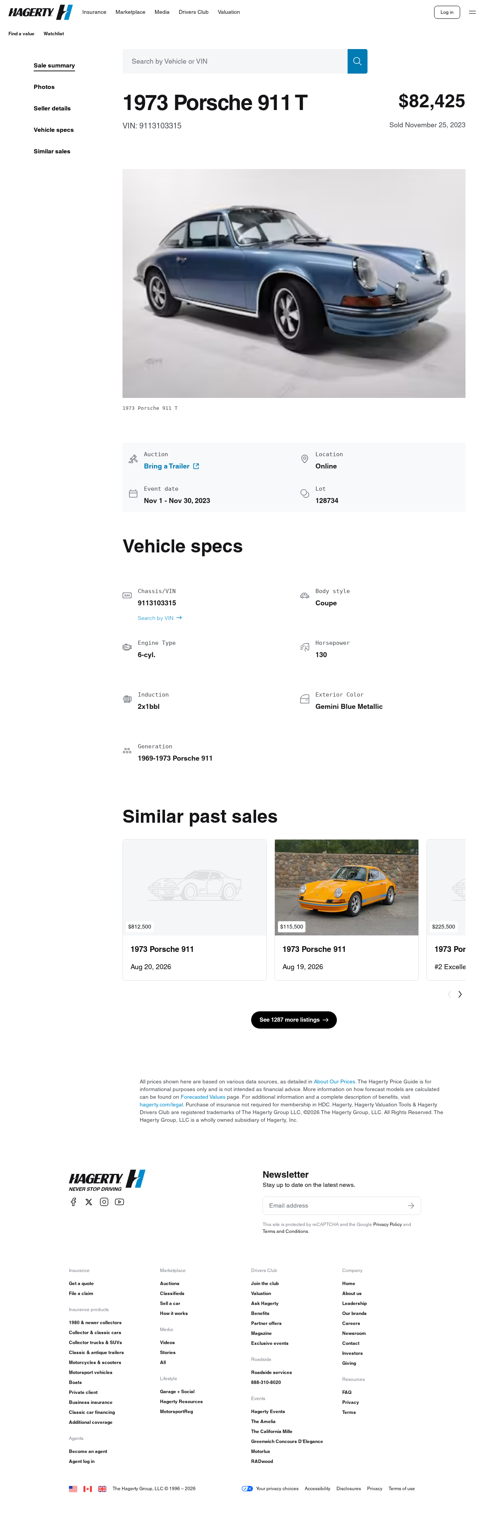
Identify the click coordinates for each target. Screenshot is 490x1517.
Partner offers (266, 1323)
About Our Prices (334, 1081)
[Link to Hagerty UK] (102, 1488)
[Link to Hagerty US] (73, 1488)
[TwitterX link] (88, 1202)
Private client (83, 1392)
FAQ (346, 1392)
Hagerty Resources (181, 1401)
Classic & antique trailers (96, 1352)
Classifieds (172, 1293)
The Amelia (263, 1421)
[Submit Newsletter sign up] (411, 1206)
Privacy (350, 1402)
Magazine (261, 1333)
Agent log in (82, 1461)
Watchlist (54, 33)
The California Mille (271, 1431)
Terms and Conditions (285, 1231)
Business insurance (91, 1402)
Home (348, 1283)
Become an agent (88, 1451)
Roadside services (271, 1372)
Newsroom (354, 1333)
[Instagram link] (104, 1202)
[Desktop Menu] (472, 12)
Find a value (21, 33)
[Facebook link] (73, 1202)
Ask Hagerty (265, 1303)
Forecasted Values (203, 1097)
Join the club (265, 1283)
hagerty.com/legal (161, 1104)
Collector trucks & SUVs (95, 1342)
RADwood (262, 1461)
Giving (349, 1363)
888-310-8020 (266, 1382)
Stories (168, 1352)
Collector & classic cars (95, 1332)
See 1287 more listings (290, 1019)
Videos (167, 1342)
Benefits (260, 1313)
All (163, 1362)
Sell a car (170, 1303)
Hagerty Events (268, 1411)
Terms (349, 1412)
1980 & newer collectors (95, 1322)
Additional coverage (91, 1422)
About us (352, 1293)
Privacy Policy (387, 1224)
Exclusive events (270, 1343)
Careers (351, 1323)
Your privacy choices (277, 1488)
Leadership (354, 1303)
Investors (352, 1353)
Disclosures (348, 1488)
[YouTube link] (119, 1202)
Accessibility (317, 1488)
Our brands (354, 1313)
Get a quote (81, 1283)
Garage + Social (177, 1391)
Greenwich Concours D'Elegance (287, 1441)
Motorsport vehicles (91, 1372)
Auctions (170, 1283)
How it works (174, 1313)
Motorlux (260, 1451)
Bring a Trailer (166, 466)
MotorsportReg (176, 1411)
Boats (75, 1382)
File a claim (81, 1293)
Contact (350, 1343)
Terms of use (402, 1488)
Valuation (261, 1293)
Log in (447, 12)
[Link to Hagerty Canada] (87, 1488)
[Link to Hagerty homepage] (107, 1180)
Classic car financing (92, 1412)
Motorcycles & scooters (95, 1362)
